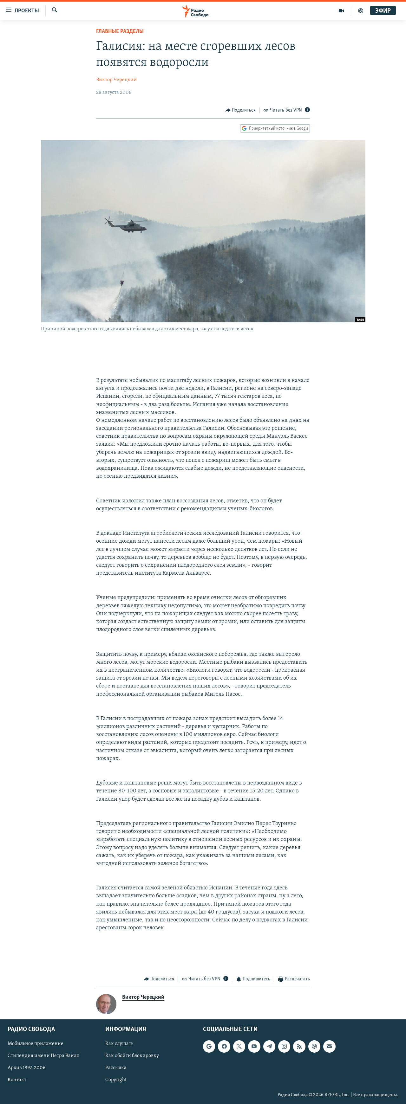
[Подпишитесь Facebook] (224, 1047)
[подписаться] (329, 1047)
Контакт (17, 1080)
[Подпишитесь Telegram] (269, 1047)
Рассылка (116, 1068)
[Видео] (341, 11)
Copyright (116, 1080)
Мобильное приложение (35, 1044)
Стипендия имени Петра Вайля (43, 1056)
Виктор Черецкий (116, 79)
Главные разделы (120, 32)
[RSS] (299, 1047)
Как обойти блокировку (132, 1056)
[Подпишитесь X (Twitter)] (239, 1047)
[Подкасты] (314, 1047)
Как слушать (119, 1044)
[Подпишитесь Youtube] (254, 1047)
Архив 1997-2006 (26, 1068)
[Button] (241, 110)
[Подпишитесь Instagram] (284, 1047)
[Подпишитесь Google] (209, 1047)
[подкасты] (360, 11)
